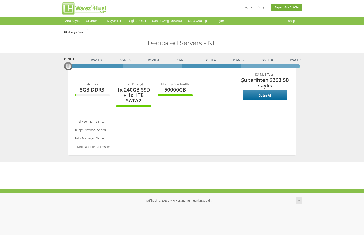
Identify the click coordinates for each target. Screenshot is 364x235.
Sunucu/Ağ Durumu (167, 21)
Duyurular (114, 21)
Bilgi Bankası (137, 21)
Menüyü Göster (76, 32)
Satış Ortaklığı (197, 21)
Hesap (291, 21)
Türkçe (245, 7)
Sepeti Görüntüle (287, 7)
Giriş (260, 7)
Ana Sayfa (72, 21)
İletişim (219, 21)
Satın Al (265, 95)
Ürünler (92, 21)
